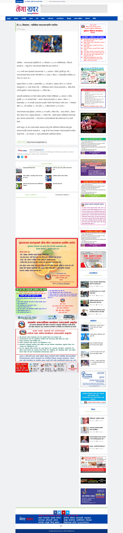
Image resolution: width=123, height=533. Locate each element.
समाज (31, 18)
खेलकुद (69, 18)
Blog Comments (32, 194)
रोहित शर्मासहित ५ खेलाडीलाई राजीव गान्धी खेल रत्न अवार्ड (33, 176)
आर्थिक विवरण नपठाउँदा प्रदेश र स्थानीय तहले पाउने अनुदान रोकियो (97, 327)
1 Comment (99, 314)
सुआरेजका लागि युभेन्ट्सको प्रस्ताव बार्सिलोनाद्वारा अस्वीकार (33, 184)
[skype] (68, 513)
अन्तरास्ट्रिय (60, 18)
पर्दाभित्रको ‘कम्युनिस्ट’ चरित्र (97, 418)
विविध (94, 18)
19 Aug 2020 (93, 441)
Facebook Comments (62, 194)
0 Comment (22, 29)
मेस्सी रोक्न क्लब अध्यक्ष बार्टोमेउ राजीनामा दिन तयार (62, 168)
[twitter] (59, 513)
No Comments (100, 286)
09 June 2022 (93, 286)
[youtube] (63, 513)
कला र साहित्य (78, 18)
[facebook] (55, 513)
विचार (43, 18)
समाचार (16, 18)
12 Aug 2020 (93, 448)
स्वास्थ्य (87, 18)
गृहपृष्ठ (9, 18)
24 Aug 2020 (93, 431)
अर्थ (37, 18)
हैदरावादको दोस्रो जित (57, 183)
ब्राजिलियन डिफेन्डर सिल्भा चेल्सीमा (60, 175)
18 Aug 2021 (93, 295)
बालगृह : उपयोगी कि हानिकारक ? (98, 446)
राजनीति (24, 18)
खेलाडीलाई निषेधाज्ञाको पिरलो (29, 167)
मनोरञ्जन (50, 18)
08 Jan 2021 (93, 304)
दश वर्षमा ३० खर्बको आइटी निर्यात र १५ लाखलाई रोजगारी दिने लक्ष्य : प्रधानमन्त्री (35, 2)
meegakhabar (38, 150)
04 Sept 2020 (93, 420)
